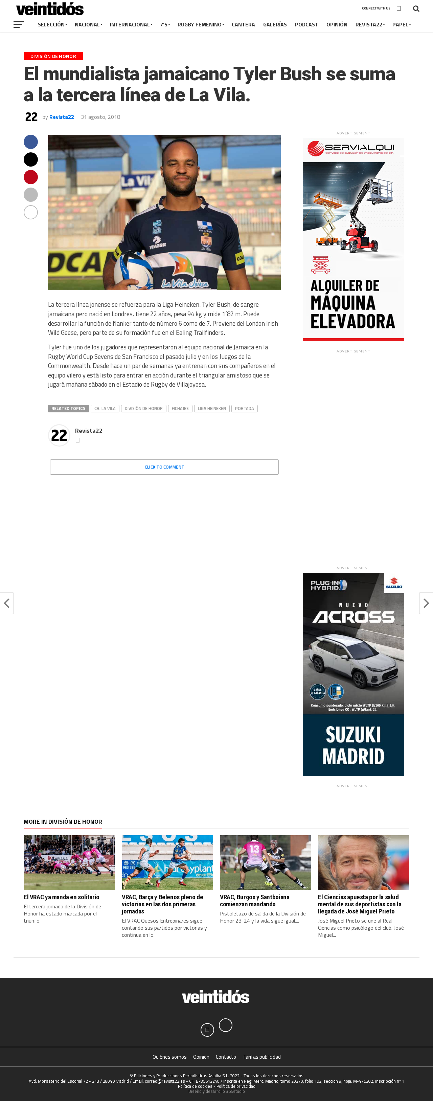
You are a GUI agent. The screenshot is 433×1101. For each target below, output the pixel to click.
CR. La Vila (105, 408)
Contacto (226, 1057)
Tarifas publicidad (262, 1057)
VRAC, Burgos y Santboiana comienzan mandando (254, 900)
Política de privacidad (235, 1086)
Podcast (306, 24)
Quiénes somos (170, 1057)
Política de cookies (195, 1086)
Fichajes (180, 408)
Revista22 (369, 24)
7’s (163, 24)
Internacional (130, 24)
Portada (244, 408)
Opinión (336, 24)
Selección (51, 24)
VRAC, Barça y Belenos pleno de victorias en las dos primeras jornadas (162, 904)
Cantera (243, 24)
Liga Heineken (212, 408)
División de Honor (144, 408)
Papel (400, 24)
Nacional (87, 24)
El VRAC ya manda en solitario (61, 897)
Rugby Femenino (200, 24)
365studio (235, 1091)
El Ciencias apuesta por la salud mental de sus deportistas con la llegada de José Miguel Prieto (360, 904)
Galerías (275, 24)
